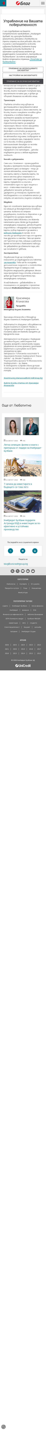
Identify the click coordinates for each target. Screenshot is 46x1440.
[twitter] (10, 550)
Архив (23, 640)
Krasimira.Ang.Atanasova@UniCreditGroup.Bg (23, 378)
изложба (37, 627)
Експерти (23, 584)
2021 (7, 649)
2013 (31, 653)
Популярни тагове (22, 601)
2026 (7, 645)
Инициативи (36, 588)
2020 (15, 649)
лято (24, 623)
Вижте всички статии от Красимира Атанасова (21, 384)
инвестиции (13, 623)
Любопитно (11, 584)
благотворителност (12, 627)
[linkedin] (34, 550)
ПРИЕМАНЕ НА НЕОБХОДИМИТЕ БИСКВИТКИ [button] (23, 69)
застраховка (10, 262)
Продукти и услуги (12, 588)
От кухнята (35, 584)
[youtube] (22, 550)
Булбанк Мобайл (34, 619)
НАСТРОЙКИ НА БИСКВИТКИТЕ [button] (23, 75)
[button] (43, 3)
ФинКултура (23, 593)
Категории (23, 579)
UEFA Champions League (14, 619)
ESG (34, 610)
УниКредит (14, 610)
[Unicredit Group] (23, 665)
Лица (25, 588)
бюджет (27, 627)
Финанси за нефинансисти (13, 614)
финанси (25, 610)
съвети (5, 606)
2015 (15, 653)
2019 (23, 649)
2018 (31, 649)
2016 (7, 653)
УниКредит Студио (29, 632)
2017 (39, 649)
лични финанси (37, 606)
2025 (15, 645)
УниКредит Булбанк (19, 606)
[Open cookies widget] (3, 1427)
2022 (39, 645)
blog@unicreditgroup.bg (16, 563)
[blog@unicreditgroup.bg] (33, 571)
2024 (23, 645)
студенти (33, 623)
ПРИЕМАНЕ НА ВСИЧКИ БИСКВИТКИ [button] (23, 81)
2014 (23, 653)
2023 (31, 645)
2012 (39, 653)
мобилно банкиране (13, 233)
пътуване (13, 632)
